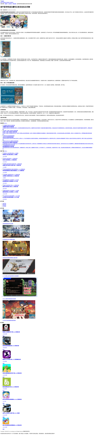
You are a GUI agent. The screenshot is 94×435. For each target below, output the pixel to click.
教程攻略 (14, 3)
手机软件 (8, 2)
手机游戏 (4, 2)
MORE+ (5, 123)
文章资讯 (11, 2)
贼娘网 (6, 3)
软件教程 (4, 206)
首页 (1, 2)
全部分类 (4, 203)
